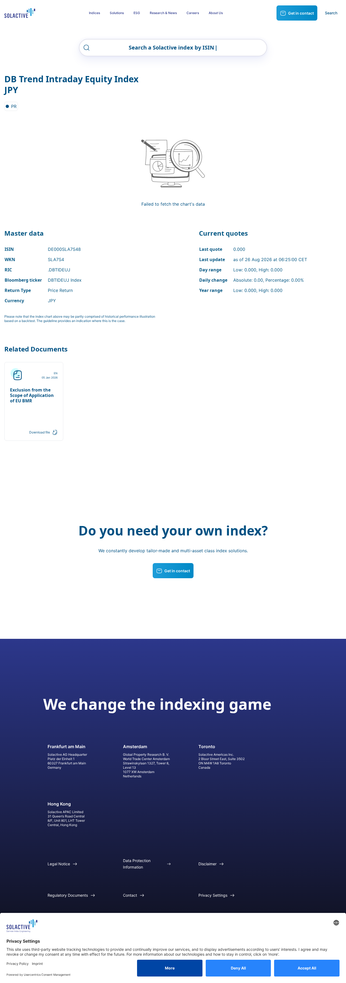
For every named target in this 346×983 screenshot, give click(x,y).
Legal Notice (59, 864)
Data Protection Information (137, 863)
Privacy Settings (212, 895)
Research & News (163, 13)
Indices (94, 13)
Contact (130, 895)
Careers (193, 13)
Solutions (117, 13)
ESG (137, 13)
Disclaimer (207, 864)
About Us (216, 13)
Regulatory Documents (68, 895)
